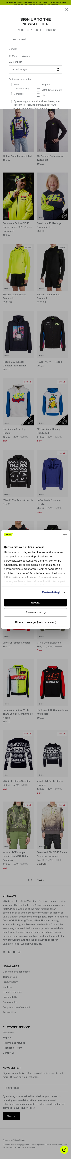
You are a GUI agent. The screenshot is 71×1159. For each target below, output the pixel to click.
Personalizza (33, 612)
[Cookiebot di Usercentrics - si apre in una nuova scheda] (52, 535)
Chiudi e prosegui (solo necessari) (35, 622)
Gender (13, 48)
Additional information (20, 79)
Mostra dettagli (51, 592)
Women (26, 56)
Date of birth (15, 61)
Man (14, 56)
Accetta (35, 602)
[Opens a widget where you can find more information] (58, 1153)
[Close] (66, 9)
